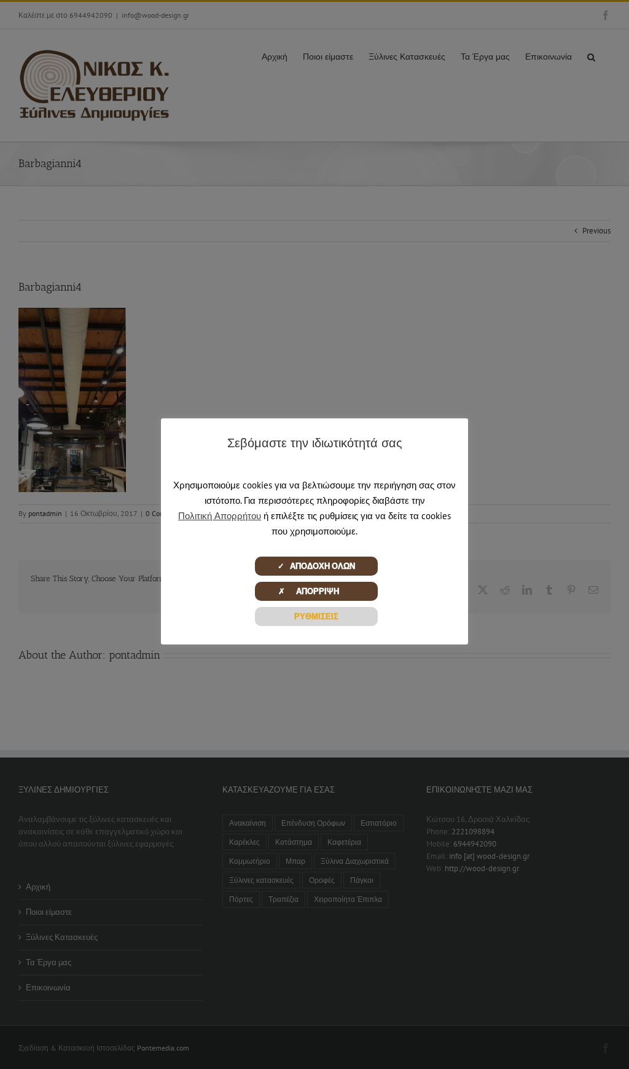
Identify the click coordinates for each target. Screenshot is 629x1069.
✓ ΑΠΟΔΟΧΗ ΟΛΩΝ (316, 566)
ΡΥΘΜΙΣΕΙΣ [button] (316, 616)
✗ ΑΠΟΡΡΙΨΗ (316, 591)
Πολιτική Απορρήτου (219, 516)
